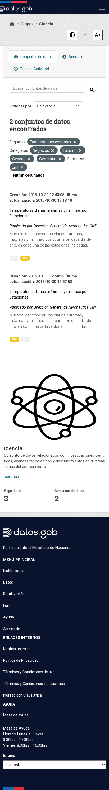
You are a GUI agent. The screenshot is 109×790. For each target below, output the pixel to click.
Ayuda (8, 617)
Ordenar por (20, 105)
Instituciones (13, 571)
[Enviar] (91, 89)
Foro (7, 605)
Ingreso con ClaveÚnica (22, 695)
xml (14, 257)
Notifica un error (16, 649)
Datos (8, 582)
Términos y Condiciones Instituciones (34, 684)
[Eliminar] (74, 142)
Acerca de (76, 57)
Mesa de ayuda (16, 715)
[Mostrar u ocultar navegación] (102, 7)
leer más (11, 477)
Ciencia (46, 24)
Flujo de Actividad (34, 69)
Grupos (27, 24)
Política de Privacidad (21, 660)
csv (25, 257)
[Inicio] (12, 24)
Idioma (9, 755)
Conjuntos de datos (36, 57)
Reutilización (14, 594)
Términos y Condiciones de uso (29, 672)
